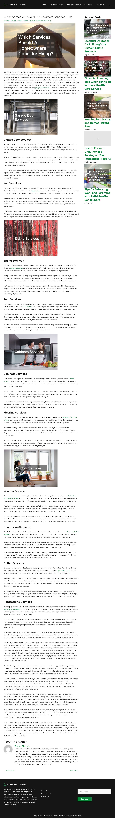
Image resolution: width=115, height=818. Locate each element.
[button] (109, 5)
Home (20, 21)
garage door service (42, 88)
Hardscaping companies (12, 609)
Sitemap (46, 796)
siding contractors (16, 268)
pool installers (27, 307)
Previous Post (9, 770)
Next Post (74, 770)
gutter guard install (64, 570)
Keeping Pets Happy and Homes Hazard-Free (97, 123)
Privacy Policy (77, 815)
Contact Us (47, 793)
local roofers (36, 191)
